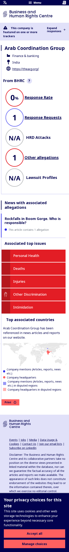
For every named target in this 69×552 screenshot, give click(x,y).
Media (33, 440)
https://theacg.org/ (25, 69)
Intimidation (23, 307)
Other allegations (42, 157)
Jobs (23, 440)
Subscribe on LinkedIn (22, 448)
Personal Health (26, 255)
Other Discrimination (30, 294)
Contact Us (29, 444)
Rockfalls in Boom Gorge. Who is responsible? (33, 220)
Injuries (19, 281)
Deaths (19, 268)
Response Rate (39, 97)
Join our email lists (50, 444)
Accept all (34, 533)
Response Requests (43, 117)
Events (13, 440)
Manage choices (34, 544)
